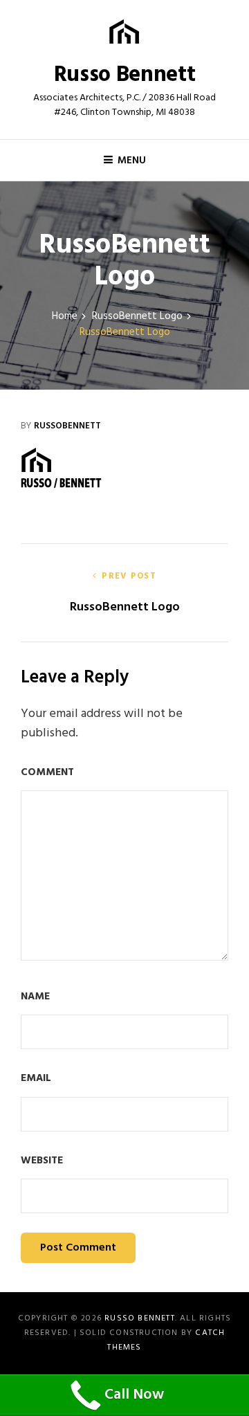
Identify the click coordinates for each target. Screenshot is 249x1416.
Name (35, 997)
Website (42, 1161)
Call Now (134, 1395)
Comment (47, 773)
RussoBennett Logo (137, 317)
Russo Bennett (125, 75)
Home (64, 317)
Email (36, 1079)
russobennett (67, 426)
